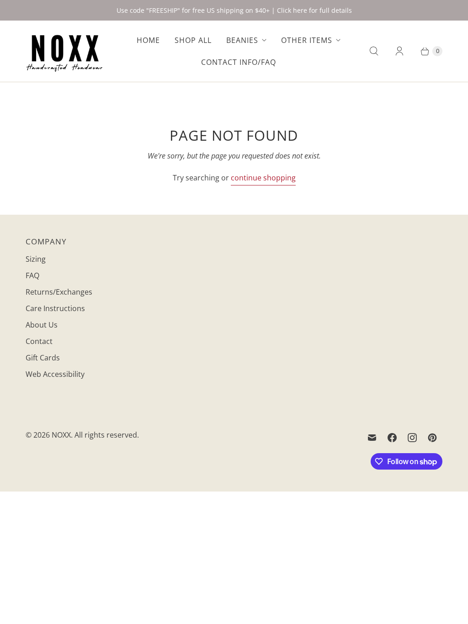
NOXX (61, 435)
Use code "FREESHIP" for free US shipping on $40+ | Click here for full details (234, 10)
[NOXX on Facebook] (392, 437)
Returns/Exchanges (59, 292)
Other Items (306, 40)
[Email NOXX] (372, 437)
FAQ (32, 275)
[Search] (374, 51)
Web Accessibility (55, 374)
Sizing (36, 259)
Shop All (193, 40)
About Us (42, 325)
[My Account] (399, 51)
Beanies (242, 40)
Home (148, 40)
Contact (39, 341)
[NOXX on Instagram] (412, 437)
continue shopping (263, 178)
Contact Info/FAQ (238, 62)
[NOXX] (64, 51)
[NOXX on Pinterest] (432, 437)
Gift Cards (43, 358)
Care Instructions (55, 308)
